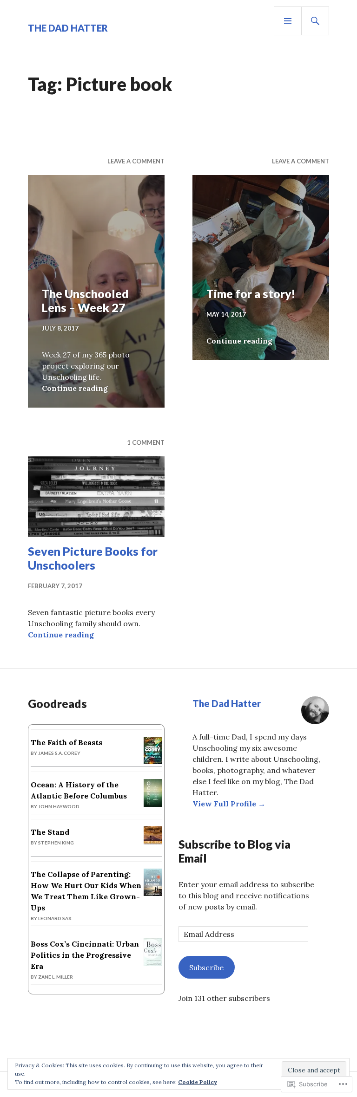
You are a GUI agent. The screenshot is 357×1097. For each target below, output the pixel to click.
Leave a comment (136, 161)
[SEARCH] (315, 20)
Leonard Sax (55, 918)
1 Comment (146, 442)
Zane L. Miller (55, 977)
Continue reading (75, 388)
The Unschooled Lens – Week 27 (85, 300)
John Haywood (58, 806)
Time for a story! (251, 293)
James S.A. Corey (59, 753)
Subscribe (206, 967)
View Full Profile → (228, 803)
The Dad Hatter (68, 27)
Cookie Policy (197, 1081)
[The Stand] (153, 841)
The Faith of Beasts (66, 742)
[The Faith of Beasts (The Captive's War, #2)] (153, 761)
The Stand (50, 832)
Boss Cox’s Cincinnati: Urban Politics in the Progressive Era (85, 955)
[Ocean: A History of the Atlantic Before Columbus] (153, 804)
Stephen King (56, 842)
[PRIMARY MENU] (288, 20)
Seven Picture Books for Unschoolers (93, 558)
